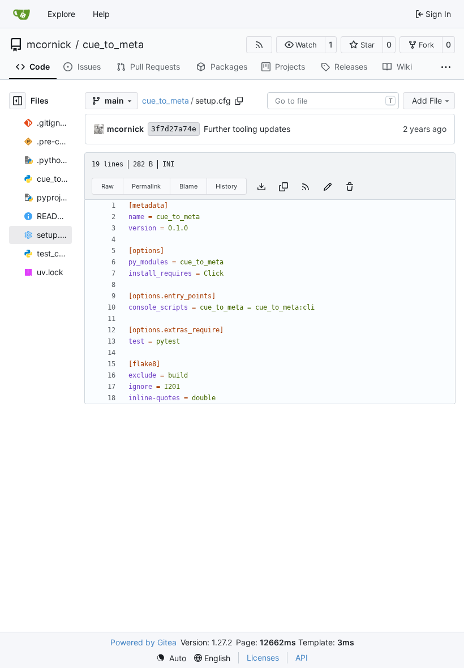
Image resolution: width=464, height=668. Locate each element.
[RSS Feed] (259, 44)
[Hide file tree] (17, 100)
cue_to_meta (113, 44)
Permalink (146, 186)
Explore (61, 14)
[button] (300, 44)
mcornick (49, 44)
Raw (107, 186)
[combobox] (333, 100)
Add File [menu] (427, 100)
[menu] (171, 658)
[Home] (21, 14)
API (301, 657)
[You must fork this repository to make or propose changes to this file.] (328, 186)
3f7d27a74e (173, 129)
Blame (188, 186)
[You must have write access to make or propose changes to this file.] (350, 186)
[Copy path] (239, 101)
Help (101, 14)
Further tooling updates (247, 129)
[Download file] (261, 186)
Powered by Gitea (143, 642)
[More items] (446, 67)
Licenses (263, 657)
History (226, 186)
